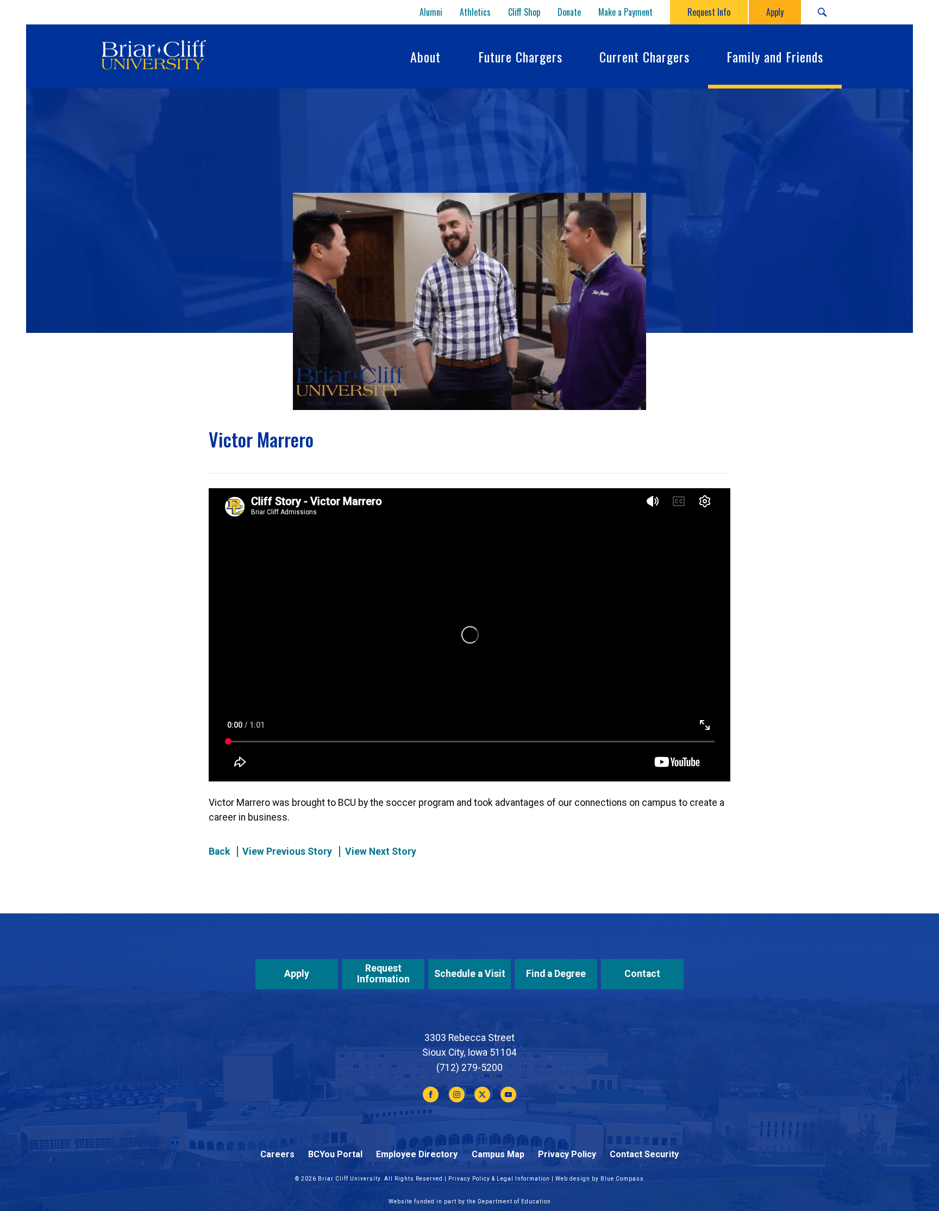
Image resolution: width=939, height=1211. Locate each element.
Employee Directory (417, 1154)
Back (219, 851)
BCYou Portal (335, 1154)
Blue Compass (622, 1179)
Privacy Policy (567, 1154)
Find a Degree (556, 973)
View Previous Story (287, 851)
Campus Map (498, 1154)
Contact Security (644, 1154)
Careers (277, 1154)
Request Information (383, 973)
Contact (642, 973)
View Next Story (380, 851)
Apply (296, 973)
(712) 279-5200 (469, 1067)
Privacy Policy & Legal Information (499, 1179)
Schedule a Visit (469, 973)
